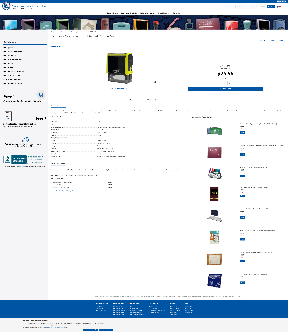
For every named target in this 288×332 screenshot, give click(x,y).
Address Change (153, 306)
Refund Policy (189, 312)
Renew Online (100, 308)
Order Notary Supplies (119, 310)
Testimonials (173, 314)
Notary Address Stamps (12, 83)
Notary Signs (8, 67)
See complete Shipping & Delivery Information (65, 191)
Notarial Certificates (11, 75)
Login (132, 306)
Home (52, 32)
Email (270, 40)
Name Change (153, 308)
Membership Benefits (136, 310)
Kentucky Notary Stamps (62, 32)
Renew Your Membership (137, 314)
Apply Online (99, 306)
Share (262, 40)
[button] (271, 6)
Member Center (134, 308)
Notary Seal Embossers (12, 59)
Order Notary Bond (118, 314)
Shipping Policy (189, 310)
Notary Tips (173, 312)
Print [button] (279, 40)
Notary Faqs (173, 306)
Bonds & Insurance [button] (164, 13)
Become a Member (135, 312)
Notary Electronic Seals (12, 51)
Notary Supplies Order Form (157, 310)
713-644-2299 (270, 1)
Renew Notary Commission (129, 13)
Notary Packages (10, 55)
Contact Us (281, 1)
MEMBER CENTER (259, 7)
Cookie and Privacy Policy (60, 327)
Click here (22, 166)
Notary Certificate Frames (13, 71)
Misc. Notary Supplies (12, 79)
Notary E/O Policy (101, 310)
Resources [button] (176, 13)
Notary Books (8, 63)
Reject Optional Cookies (105, 329)
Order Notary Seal (118, 308)
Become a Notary (112, 13)
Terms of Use (49, 327)
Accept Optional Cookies (90, 329)
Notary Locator (174, 308)
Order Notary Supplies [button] (147, 13)
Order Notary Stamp (118, 306)
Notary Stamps (9, 47)
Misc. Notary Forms (154, 312)
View (242, 132)
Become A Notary (175, 310)
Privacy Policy (189, 308)
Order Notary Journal (119, 312)
